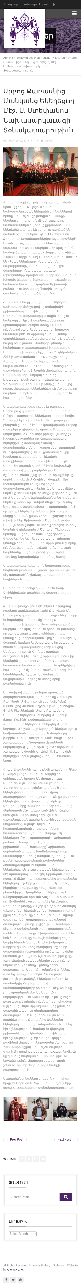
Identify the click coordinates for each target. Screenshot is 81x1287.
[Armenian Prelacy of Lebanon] (25, 28)
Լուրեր (49, 140)
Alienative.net (15, 1269)
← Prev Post (14, 1139)
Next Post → (66, 1139)
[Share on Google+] (36, 1159)
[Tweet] (29, 1159)
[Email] (43, 1159)
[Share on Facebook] (22, 1159)
